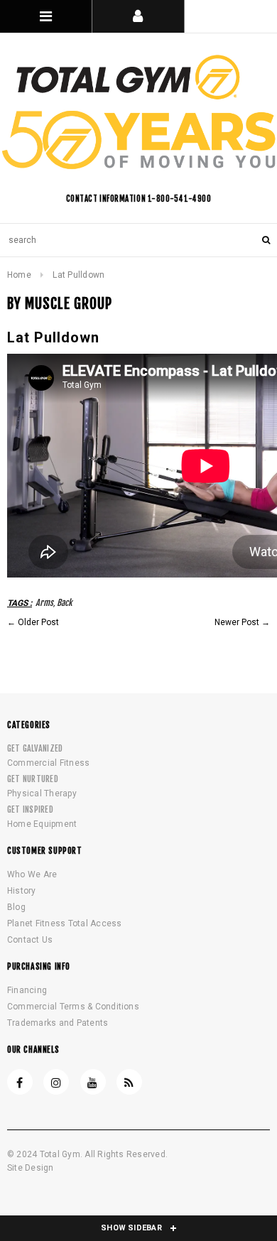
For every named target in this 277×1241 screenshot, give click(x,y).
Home (19, 275)
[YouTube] (93, 1082)
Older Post (38, 622)
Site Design (30, 1168)
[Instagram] (56, 1082)
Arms (44, 602)
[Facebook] (20, 1082)
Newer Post (236, 622)
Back (64, 602)
